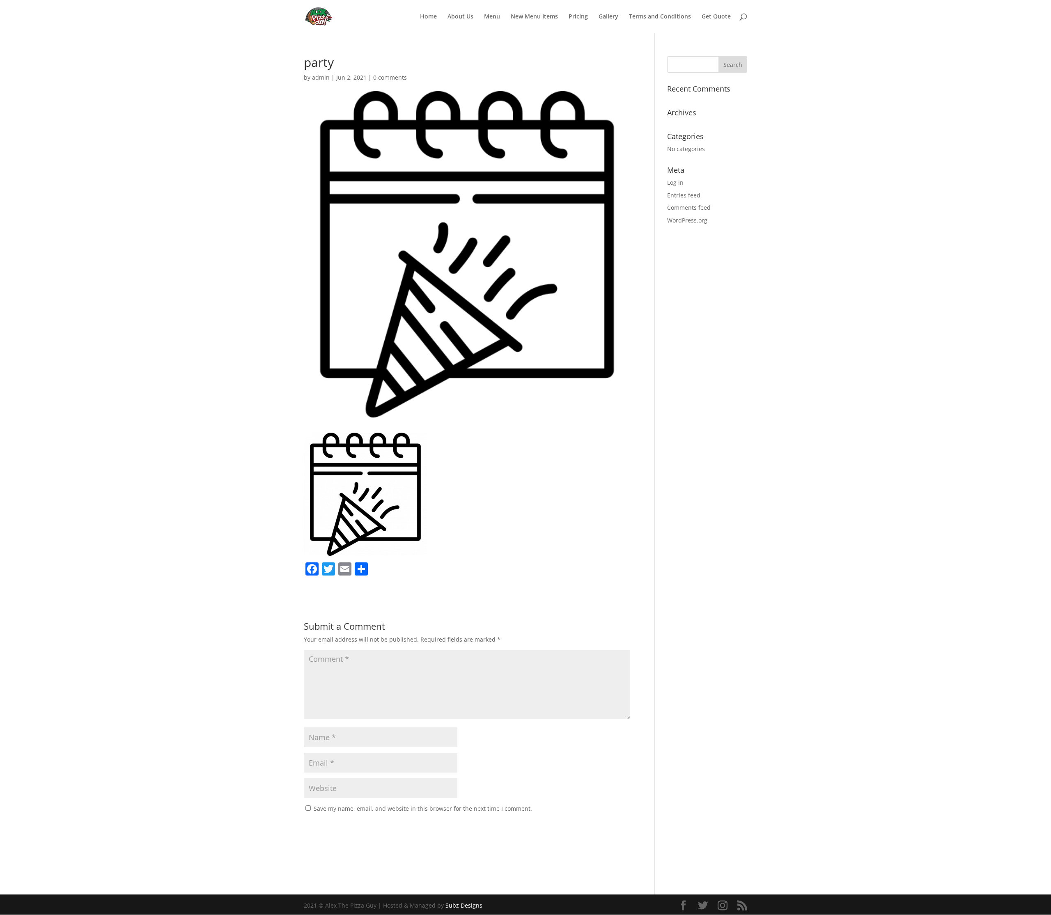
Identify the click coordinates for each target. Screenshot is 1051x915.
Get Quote (716, 17)
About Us (460, 17)
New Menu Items (534, 17)
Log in (675, 182)
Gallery (608, 17)
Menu (492, 17)
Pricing (578, 17)
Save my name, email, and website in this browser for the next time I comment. (423, 808)
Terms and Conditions (660, 17)
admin (321, 77)
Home (428, 17)
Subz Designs (463, 905)
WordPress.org (687, 220)
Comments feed (689, 207)
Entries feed (683, 195)
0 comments (390, 77)
